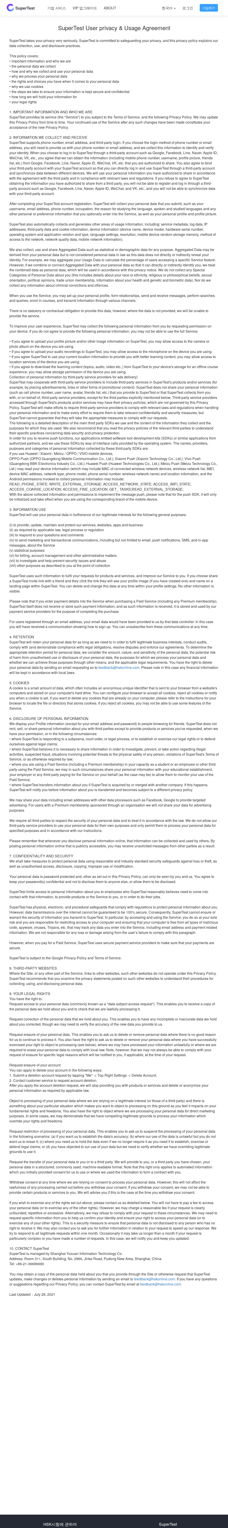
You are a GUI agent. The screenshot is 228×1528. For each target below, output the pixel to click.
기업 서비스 (56, 7)
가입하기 (209, 8)
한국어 (167, 7)
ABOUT (110, 7)
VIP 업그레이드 (85, 7)
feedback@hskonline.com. (119, 667)
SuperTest (24, 8)
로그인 (187, 7)
